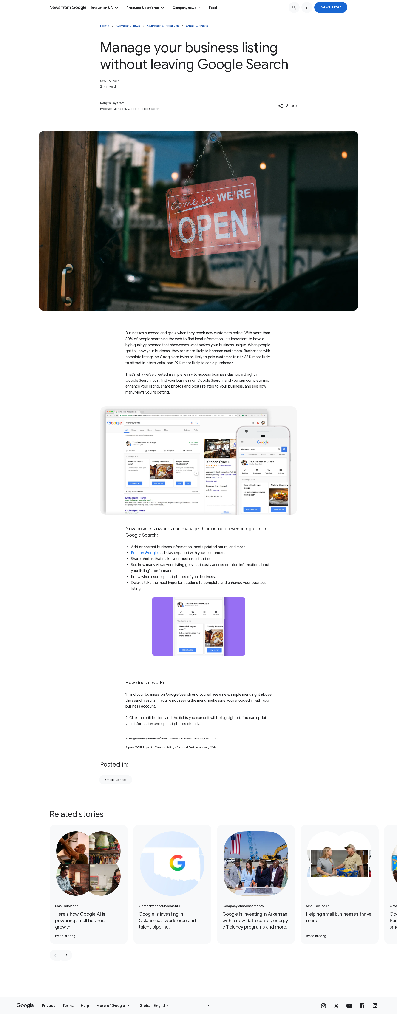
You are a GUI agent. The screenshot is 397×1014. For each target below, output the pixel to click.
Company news (184, 8)
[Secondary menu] (306, 7)
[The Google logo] (25, 1005)
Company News (128, 26)
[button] (330, 7)
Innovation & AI (102, 8)
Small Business (197, 26)
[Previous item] (55, 955)
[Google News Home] (68, 7)
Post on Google (144, 553)
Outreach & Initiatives (163, 26)
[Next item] (66, 955)
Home (104, 26)
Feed (213, 8)
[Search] (294, 7)
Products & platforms (143, 8)
